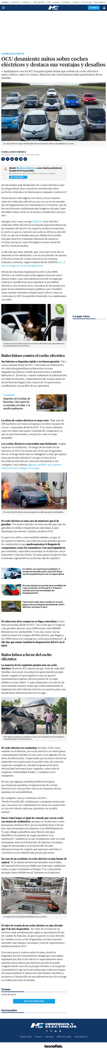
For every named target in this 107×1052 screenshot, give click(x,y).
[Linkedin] (12, 159)
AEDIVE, (37, 221)
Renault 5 (56, 2)
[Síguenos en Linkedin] (56, 1031)
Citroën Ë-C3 (15, 2)
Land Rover (26, 2)
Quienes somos (26, 1037)
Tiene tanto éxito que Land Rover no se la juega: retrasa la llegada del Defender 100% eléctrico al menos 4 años (43, 604)
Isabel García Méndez (13, 152)
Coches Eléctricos (12, 54)
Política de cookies (64, 1037)
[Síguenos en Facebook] (47, 1031)
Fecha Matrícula (80, 1037)
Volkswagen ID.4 (39, 2)
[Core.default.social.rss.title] (60, 1031)
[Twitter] (7, 159)
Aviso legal (49, 1037)
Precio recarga (87, 2)
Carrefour (75, 2)
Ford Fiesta (66, 2)
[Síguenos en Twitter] (51, 1031)
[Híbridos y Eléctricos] (53, 1025)
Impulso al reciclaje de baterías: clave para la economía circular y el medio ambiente (17, 403)
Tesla (49, 2)
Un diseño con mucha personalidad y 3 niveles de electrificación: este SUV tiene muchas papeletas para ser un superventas (43, 571)
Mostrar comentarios (34, 1001)
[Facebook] (3, 159)
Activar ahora (17, 177)
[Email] (25, 159)
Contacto (38, 1037)
